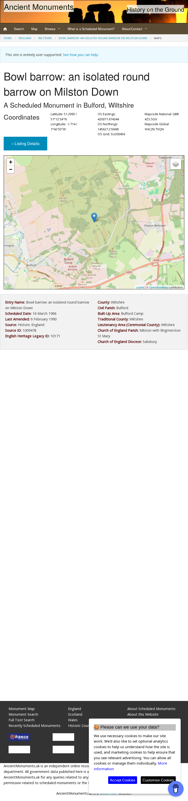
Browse (50, 28)
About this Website (142, 714)
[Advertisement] (94, 394)
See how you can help (80, 54)
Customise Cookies (158, 780)
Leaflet (140, 287)
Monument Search (23, 714)
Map (34, 28)
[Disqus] (94, 500)
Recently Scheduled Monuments (34, 725)
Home (8, 38)
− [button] (10, 169)
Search (19, 28)
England (25, 38)
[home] (5, 28)
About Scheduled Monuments (151, 708)
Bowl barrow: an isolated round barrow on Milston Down (103, 38)
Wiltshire (45, 38)
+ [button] (10, 162)
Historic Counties (82, 725)
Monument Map (22, 708)
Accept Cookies (122, 780)
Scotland (75, 714)
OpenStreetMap (158, 287)
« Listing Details (25, 143)
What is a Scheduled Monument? (91, 28)
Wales (73, 720)
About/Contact (132, 28)
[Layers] (175, 163)
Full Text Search (22, 720)
